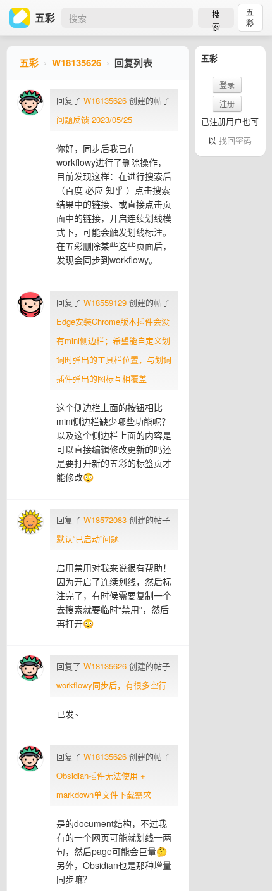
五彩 (250, 17)
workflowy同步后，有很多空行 (111, 685)
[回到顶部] (245, 862)
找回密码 (235, 140)
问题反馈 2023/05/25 (94, 119)
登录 (227, 84)
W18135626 (76, 63)
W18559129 (105, 302)
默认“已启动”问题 (87, 539)
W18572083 (105, 520)
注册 (227, 103)
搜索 (216, 18)
